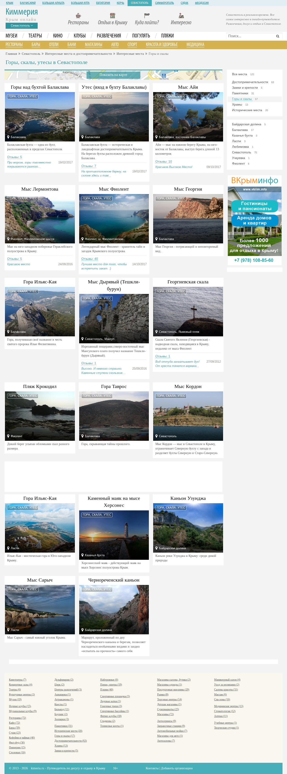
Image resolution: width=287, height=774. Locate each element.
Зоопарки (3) (61, 719)
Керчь (120, 3)
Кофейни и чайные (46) (22, 737)
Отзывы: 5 (14, 157)
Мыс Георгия (188, 189)
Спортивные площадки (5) (115, 696)
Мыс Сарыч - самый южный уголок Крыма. (36, 637)
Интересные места (130, 53)
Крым (9, 3)
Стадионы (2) (107, 721)
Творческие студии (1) (226, 727)
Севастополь (139, 3)
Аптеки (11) (221, 716)
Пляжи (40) (106, 689)
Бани (71, 44)
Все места (240, 74)
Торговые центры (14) (169, 699)
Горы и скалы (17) (64, 735)
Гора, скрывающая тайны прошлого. (105, 444)
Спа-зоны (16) (222, 699)
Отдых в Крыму (112, 23)
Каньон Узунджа (188, 498)
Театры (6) (15, 689)
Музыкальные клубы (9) (23, 711)
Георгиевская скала (188, 281)
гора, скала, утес (23, 96)
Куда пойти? (147, 23)
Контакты (152, 768)
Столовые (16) (17, 752)
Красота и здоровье (162, 44)
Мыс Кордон (188, 386)
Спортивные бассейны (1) (114, 711)
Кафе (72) (14, 722)
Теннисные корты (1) (112, 726)
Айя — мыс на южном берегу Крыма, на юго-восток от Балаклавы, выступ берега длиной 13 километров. (187, 149)
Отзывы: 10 (163, 161)
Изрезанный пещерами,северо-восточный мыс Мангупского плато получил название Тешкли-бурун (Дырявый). (113, 351)
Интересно (181, 23)
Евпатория (103, 3)
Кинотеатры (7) (17, 679)
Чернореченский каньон (113, 580)
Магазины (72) (165, 714)
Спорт (132, 44)
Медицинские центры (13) (228, 706)
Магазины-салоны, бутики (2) (174, 679)
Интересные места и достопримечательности (78, 53)
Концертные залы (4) (20, 684)
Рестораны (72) (17, 717)
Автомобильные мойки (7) (172, 730)
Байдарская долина (247, 124)
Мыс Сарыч (39, 580)
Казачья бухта (243, 135)
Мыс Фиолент (114, 189)
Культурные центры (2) (22, 694)
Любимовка (241, 146)
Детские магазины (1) (169, 704)
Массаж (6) (220, 694)
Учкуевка (239, 158)
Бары (36, 44)
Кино (58, 36)
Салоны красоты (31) (226, 689)
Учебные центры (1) (225, 722)
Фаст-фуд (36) (17, 742)
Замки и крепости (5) (66, 750)
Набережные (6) (109, 679)
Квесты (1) (60, 704)
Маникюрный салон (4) (227, 679)
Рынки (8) (162, 694)
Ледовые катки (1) (110, 701)
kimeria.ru (37, 768)
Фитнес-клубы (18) (111, 716)
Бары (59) (14, 727)
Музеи (11, 36)
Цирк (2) (59, 684)
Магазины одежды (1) (169, 684)
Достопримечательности (250, 82)
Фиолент (239, 163)
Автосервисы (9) (166, 721)
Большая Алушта (53, 3)
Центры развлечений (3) (68, 689)
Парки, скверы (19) (111, 684)
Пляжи (167, 36)
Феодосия (202, 3)
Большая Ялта (80, 3)
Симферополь (164, 3)
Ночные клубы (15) (20, 706)
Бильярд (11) (61, 709)
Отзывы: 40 (89, 258)
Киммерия (22, 12)
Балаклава (240, 130)
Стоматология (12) (224, 711)
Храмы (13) (61, 745)
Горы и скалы (242, 99)
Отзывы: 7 (88, 166)
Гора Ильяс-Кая (40, 281)
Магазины (93, 44)
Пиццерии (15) (17, 747)
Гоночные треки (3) (111, 706)
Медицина (195, 44)
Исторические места (247, 110)
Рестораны (78, 23)
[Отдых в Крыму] (255, 220)
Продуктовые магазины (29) (173, 689)
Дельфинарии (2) (63, 679)
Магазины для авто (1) (170, 735)
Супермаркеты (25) (168, 709)
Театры (35, 36)
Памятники (240, 93)
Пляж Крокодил (40, 386)
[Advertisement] (113, 476)
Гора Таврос (114, 386)
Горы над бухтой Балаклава (40, 87)
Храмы (237, 104)
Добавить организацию (177, 768)
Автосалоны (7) (166, 740)
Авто (115, 44)
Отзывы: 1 (88, 363)
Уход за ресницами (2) (226, 684)
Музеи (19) (15, 699)
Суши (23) (15, 732)
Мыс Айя (188, 87)
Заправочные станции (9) (171, 726)
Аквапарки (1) (62, 694)
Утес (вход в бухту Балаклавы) (114, 87)
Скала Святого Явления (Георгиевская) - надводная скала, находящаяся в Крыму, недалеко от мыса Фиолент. (182, 344)
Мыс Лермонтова (39, 189)
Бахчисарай (28, 3)
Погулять (141, 36)
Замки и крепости (245, 87)
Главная (11, 53)
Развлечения (109, 36)
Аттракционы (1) (63, 699)
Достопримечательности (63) (70, 740)
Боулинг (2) (60, 714)
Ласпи (237, 141)
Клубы (80, 36)
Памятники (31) (63, 726)
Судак (184, 3)
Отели (54, 44)
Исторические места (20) (68, 730)
